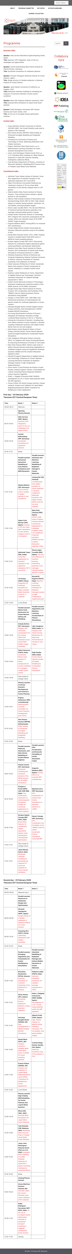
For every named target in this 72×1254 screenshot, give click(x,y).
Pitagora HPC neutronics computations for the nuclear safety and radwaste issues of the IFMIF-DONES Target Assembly (24, 637)
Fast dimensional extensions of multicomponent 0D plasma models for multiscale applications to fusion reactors (24, 802)
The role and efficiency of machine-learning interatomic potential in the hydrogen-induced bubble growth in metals (38, 563)
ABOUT (12, 8)
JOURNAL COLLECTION (36, 13)
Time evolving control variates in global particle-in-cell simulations (23, 494)
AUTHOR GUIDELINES (55, 8)
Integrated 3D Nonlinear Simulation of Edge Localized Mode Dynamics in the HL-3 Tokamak (24, 590)
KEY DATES (41, 8)
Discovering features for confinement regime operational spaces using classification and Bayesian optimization (23, 831)
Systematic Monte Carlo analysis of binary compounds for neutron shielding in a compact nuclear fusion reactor (24, 664)
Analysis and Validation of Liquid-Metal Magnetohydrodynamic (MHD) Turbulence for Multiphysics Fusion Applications (24, 1077)
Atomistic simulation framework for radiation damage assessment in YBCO (37, 983)
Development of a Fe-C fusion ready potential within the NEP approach (37, 1007)
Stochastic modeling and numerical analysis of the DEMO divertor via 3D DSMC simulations (23, 776)
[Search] (65, 43)
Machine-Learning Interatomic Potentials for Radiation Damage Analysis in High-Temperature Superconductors (38, 590)
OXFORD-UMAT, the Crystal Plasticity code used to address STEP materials (24, 1195)
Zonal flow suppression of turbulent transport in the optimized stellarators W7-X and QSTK (24, 563)
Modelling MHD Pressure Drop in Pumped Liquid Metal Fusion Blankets (24, 1135)
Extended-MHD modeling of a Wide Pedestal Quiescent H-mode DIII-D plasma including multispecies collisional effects (24, 1161)
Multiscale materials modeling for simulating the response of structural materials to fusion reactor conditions (23, 863)
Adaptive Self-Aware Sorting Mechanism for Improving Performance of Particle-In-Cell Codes (37, 637)
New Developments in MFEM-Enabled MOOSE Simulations (24, 1028)
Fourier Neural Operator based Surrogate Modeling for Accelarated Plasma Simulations (37, 663)
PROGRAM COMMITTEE (26, 8)
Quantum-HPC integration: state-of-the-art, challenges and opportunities (24, 426)
